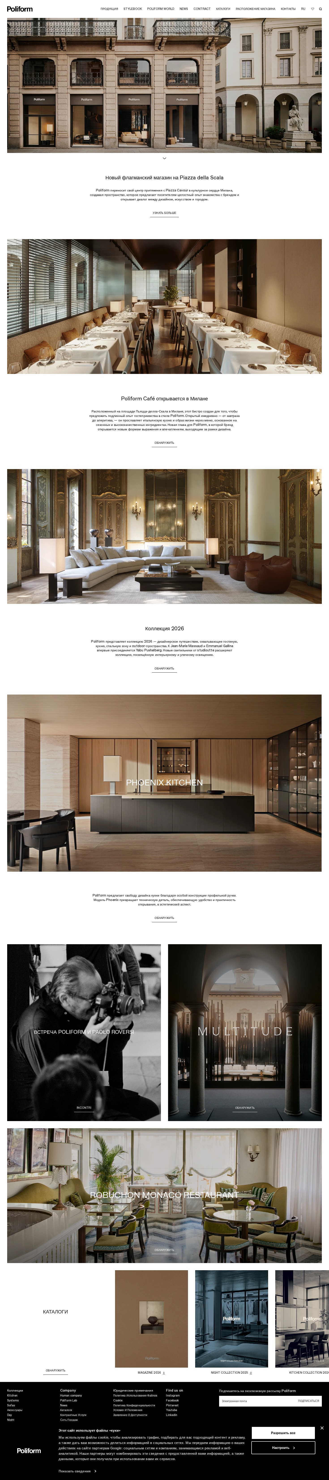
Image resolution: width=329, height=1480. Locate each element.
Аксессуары (14, 1410)
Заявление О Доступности (130, 1415)
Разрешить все (283, 1433)
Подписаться (308, 1401)
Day (9, 1415)
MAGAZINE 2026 (149, 1372)
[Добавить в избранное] (312, 9)
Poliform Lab (68, 1400)
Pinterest (172, 1405)
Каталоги (66, 1410)
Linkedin (171, 1415)
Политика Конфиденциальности (134, 1405)
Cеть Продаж (69, 1420)
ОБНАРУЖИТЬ (164, 443)
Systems (13, 1400)
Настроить (280, 1447)
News (63, 1405)
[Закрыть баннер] (322, 1428)
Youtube (171, 1410)
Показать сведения (75, 1471)
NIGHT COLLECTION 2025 (229, 1372)
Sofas (11, 1405)
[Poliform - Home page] (20, 9)
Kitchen (12, 1395)
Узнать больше (164, 213)
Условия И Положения (127, 1410)
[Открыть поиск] (320, 9)
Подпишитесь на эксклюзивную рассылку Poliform (257, 1391)
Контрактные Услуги (73, 1415)
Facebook (172, 1400)
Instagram (173, 1395)
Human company (71, 1395)
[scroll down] (164, 158)
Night (11, 1420)
